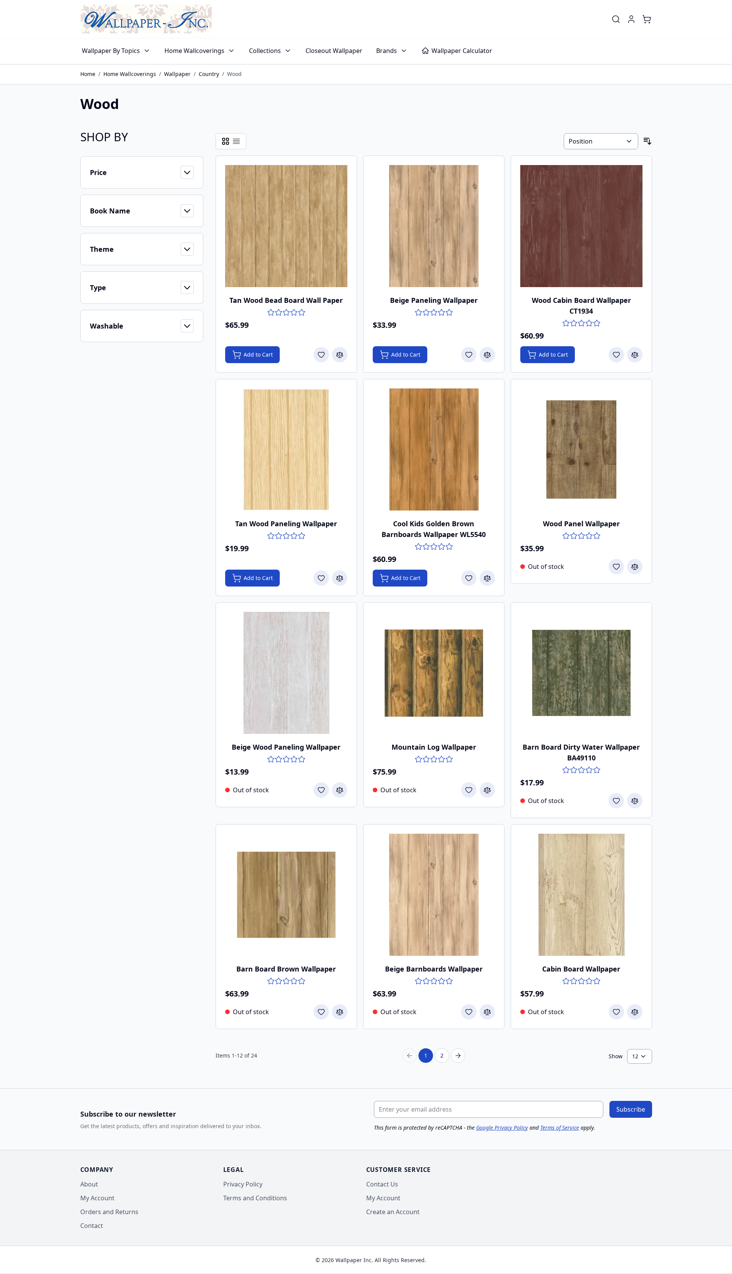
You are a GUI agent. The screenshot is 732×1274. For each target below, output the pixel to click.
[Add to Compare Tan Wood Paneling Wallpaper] (339, 578)
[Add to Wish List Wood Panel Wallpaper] (616, 566)
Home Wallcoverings (194, 50)
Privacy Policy (242, 1184)
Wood (234, 74)
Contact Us (382, 1184)
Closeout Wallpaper (333, 50)
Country (209, 74)
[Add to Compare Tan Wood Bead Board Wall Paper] (339, 354)
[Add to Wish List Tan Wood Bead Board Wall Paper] (321, 354)
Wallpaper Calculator (462, 50)
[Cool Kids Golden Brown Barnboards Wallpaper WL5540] (434, 449)
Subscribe (630, 1109)
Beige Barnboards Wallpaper (434, 968)
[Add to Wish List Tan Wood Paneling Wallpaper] (321, 578)
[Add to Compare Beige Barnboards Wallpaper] (487, 1012)
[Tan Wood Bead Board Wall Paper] (286, 226)
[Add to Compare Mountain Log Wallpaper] (487, 790)
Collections (265, 50)
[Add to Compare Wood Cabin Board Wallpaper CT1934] (634, 354)
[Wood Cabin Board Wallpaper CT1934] (581, 226)
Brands (386, 50)
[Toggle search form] (616, 19)
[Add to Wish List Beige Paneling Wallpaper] (468, 354)
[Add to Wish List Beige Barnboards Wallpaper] (468, 1012)
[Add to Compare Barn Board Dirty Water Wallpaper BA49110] (634, 800)
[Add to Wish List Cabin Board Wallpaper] (616, 1012)
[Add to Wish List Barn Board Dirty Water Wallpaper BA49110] (616, 800)
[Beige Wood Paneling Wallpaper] (286, 673)
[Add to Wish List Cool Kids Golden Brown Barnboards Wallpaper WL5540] (468, 578)
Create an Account (393, 1212)
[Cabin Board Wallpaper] (581, 895)
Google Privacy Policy (502, 1127)
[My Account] (631, 19)
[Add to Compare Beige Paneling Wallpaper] (487, 354)
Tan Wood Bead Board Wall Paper (286, 300)
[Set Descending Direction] (647, 141)
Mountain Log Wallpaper (434, 747)
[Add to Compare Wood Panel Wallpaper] (634, 566)
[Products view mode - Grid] (225, 141)
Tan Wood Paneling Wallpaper (286, 523)
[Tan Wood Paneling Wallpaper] (286, 449)
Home (87, 74)
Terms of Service (559, 1127)
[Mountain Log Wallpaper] (434, 673)
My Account (97, 1198)
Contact (91, 1225)
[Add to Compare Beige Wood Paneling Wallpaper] (339, 790)
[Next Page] (458, 1055)
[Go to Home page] (146, 19)
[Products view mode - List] (236, 141)
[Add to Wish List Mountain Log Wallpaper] (468, 790)
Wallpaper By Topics (111, 50)
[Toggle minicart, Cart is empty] (647, 19)
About (89, 1184)
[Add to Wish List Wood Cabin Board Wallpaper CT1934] (616, 354)
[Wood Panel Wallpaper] (581, 449)
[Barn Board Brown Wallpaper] (286, 895)
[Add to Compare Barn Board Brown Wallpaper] (339, 1012)
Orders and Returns (109, 1212)
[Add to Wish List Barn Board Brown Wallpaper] (321, 1012)
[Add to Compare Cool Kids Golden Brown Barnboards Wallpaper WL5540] (487, 578)
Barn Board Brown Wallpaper (286, 968)
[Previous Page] (409, 1055)
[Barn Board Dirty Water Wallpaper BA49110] (581, 673)
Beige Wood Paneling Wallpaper (286, 747)
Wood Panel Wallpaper (581, 523)
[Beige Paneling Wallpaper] (434, 226)
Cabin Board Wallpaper (581, 968)
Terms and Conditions (255, 1198)
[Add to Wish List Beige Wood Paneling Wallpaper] (321, 790)
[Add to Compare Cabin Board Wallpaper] (634, 1012)
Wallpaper (177, 74)
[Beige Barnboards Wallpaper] (434, 895)
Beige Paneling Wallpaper (434, 300)
